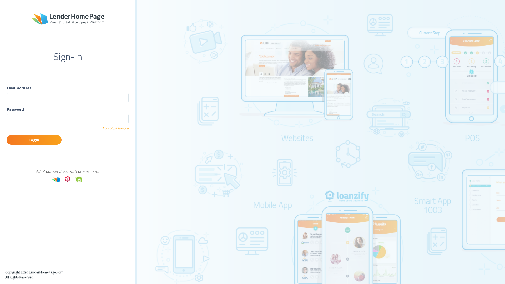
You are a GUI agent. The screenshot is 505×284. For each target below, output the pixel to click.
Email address (19, 88)
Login (34, 140)
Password (15, 109)
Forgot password (116, 128)
